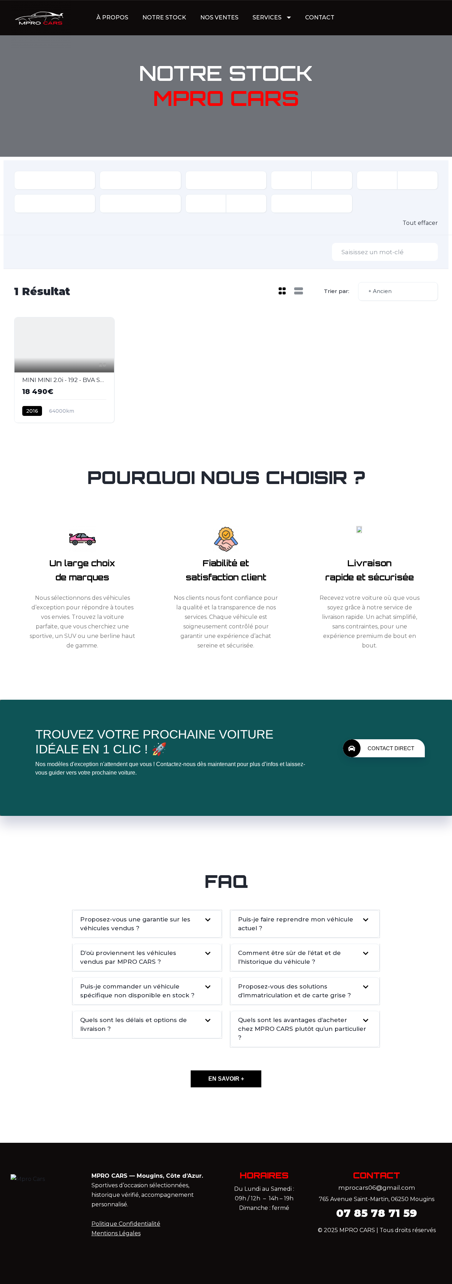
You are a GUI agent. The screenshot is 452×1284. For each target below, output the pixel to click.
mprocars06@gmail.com (376, 1187)
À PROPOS (112, 17)
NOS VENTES (219, 17)
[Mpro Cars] (41, 17)
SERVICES (266, 17)
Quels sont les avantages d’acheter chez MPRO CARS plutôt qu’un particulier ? (302, 1028)
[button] (147, 924)
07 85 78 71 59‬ (376, 1213)
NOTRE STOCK (164, 17)
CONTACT (319, 17)
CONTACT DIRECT (391, 748)
